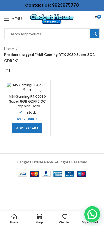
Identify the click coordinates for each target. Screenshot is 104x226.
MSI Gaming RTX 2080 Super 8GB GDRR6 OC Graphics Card (27, 101)
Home (9, 48)
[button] (27, 128)
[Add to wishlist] (40, 90)
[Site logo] (52, 18)
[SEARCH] (94, 33)
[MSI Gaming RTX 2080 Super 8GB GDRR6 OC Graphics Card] (27, 87)
